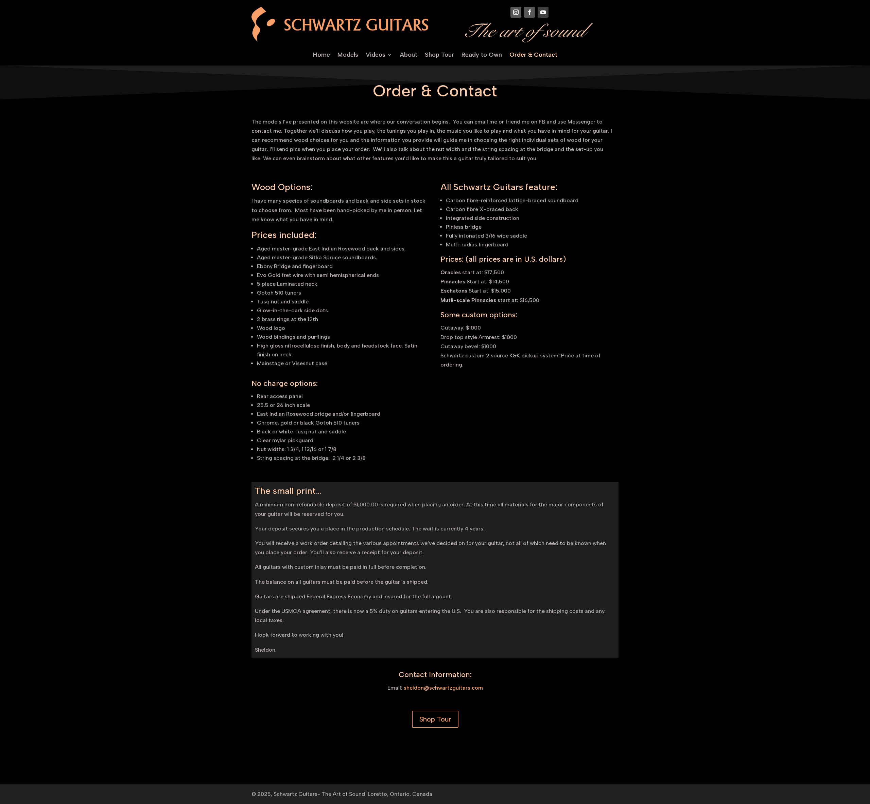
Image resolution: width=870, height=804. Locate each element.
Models (347, 55)
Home (321, 55)
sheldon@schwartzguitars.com (443, 688)
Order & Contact (533, 55)
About (408, 55)
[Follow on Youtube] (543, 12)
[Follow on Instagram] (515, 12)
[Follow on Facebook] (529, 12)
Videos (375, 55)
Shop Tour (439, 55)
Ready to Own (482, 55)
